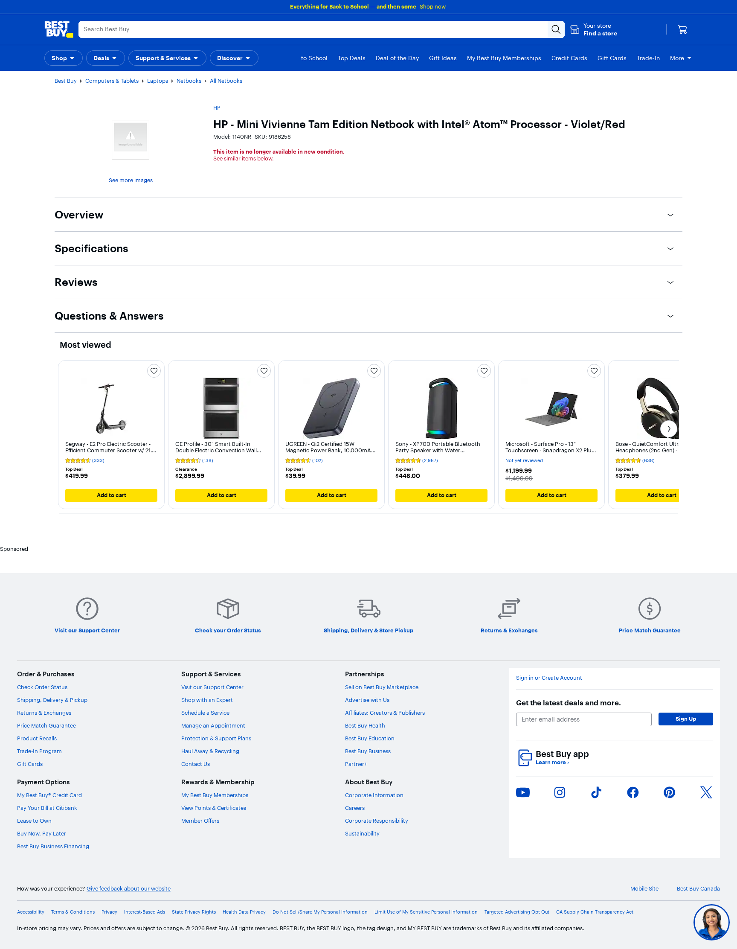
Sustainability (362, 833)
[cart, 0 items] (682, 29)
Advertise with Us (367, 699)
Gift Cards (30, 763)
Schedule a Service (205, 712)
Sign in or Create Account (549, 678)
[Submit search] (556, 29)
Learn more (552, 762)
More (677, 58)
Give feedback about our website (129, 888)
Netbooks (189, 80)
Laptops (157, 80)
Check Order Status (42, 687)
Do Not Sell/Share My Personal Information (320, 912)
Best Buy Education (370, 738)
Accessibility (30, 912)
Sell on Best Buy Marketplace (381, 687)
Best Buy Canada (698, 888)
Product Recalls (37, 738)
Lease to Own (34, 820)
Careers (355, 807)
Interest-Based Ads (144, 912)
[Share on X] (706, 792)
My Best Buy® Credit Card (49, 795)
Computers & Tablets (112, 80)
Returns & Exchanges (44, 712)
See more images (131, 180)
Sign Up (686, 718)
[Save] (154, 371)
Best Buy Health (365, 725)
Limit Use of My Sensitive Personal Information (426, 912)
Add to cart (111, 495)
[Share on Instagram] (559, 792)
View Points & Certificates (213, 807)
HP (217, 107)
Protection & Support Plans (216, 738)
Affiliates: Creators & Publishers (385, 712)
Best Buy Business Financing (53, 846)
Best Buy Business (368, 751)
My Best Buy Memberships (214, 795)
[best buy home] (58, 29)
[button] (593, 29)
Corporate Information (374, 795)
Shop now (433, 6)
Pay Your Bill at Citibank (47, 807)
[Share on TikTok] (596, 792)
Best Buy (66, 80)
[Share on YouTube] (523, 792)
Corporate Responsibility (376, 820)
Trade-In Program (39, 751)
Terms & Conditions (73, 912)
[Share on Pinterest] (669, 792)
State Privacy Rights (194, 912)
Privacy (109, 912)
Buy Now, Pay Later (41, 833)
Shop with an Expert (207, 699)
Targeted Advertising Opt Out (517, 912)
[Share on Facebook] (633, 792)
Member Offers (200, 820)
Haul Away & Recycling (210, 751)
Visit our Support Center (212, 687)
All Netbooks (226, 80)
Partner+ (356, 763)
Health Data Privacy (244, 912)
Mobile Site (644, 888)
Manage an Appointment (213, 725)
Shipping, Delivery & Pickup (52, 699)
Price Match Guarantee (46, 725)
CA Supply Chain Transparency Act (594, 912)
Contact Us (195, 763)
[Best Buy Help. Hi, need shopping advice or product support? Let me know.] (711, 922)
